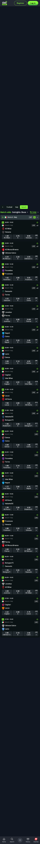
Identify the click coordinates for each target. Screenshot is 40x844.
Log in (33, 3)
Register (20, 3)
